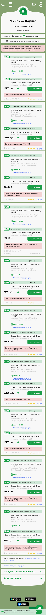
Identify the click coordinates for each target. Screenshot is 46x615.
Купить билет (35, 89)
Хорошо (38, 612)
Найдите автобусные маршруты (14, 566)
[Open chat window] (39, 608)
